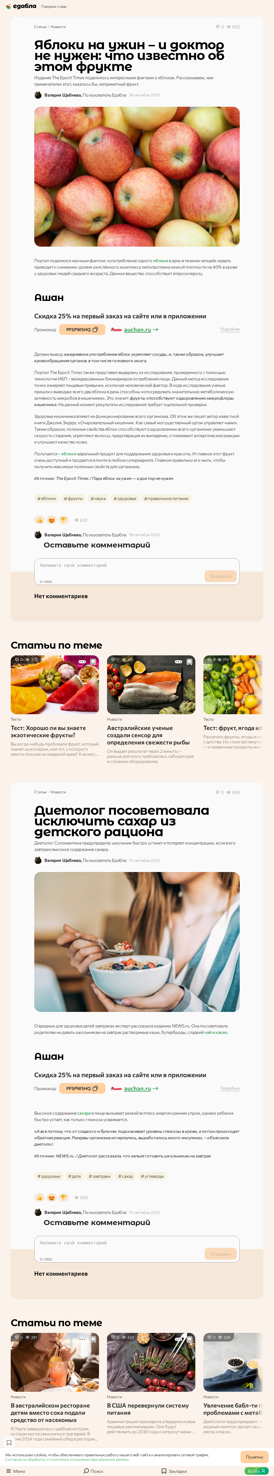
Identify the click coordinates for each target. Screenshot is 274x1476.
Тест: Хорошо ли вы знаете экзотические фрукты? (48, 731)
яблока (160, 260)
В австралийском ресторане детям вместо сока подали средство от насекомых (50, 1412)
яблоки (68, 453)
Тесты (16, 719)
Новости (58, 26)
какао (221, 1032)
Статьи (40, 26)
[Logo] (21, 6)
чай (208, 1032)
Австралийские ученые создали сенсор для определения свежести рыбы (148, 735)
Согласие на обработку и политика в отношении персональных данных (67, 1459)
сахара (84, 1112)
